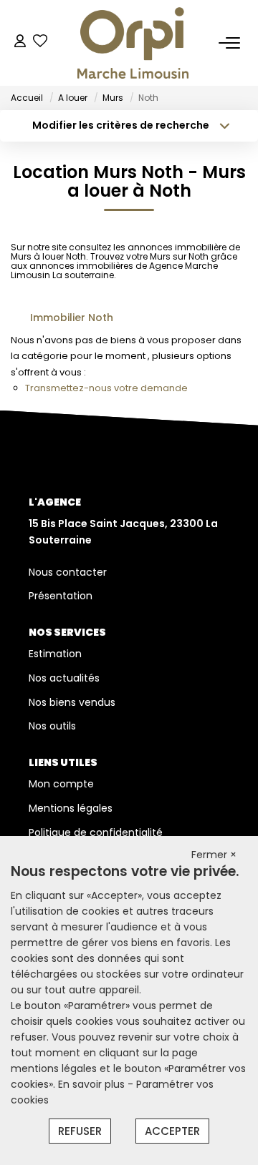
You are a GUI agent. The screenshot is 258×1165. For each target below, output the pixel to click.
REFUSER (80, 1131)
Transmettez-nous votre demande (106, 388)
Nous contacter (68, 572)
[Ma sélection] (40, 42)
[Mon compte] (20, 42)
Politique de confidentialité (96, 832)
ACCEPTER (172, 1131)
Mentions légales (71, 808)
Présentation (60, 596)
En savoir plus (93, 1084)
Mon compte (61, 784)
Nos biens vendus (72, 702)
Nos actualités (64, 678)
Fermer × (213, 854)
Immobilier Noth (71, 317)
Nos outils (52, 726)
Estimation (55, 654)
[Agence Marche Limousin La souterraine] (132, 43)
